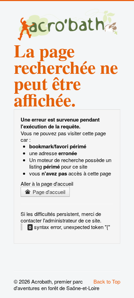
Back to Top (106, 281)
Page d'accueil (48, 191)
